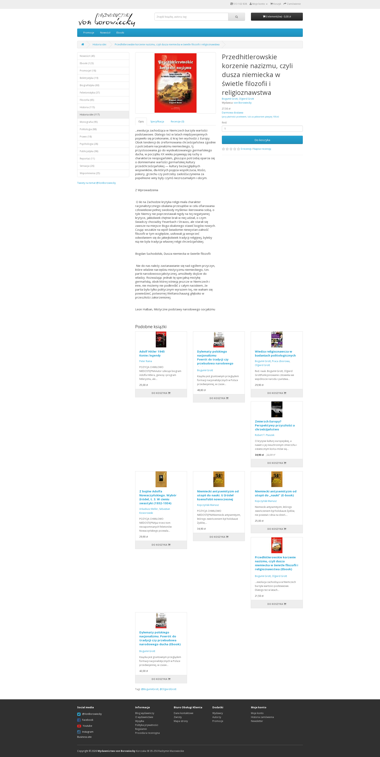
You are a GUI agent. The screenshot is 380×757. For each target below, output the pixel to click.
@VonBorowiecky (92, 714)
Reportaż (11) (87, 158)
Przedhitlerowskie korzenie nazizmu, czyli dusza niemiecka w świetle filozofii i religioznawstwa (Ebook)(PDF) (276, 565)
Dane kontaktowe (183, 713)
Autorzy (216, 717)
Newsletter (257, 721)
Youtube (87, 725)
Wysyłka (139, 721)
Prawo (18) (86, 136)
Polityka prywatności (146, 725)
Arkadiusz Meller (148, 509)
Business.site (84, 737)
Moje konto (257, 713)
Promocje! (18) (88, 70)
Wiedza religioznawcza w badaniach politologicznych (275, 353)
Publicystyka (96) (89, 151)
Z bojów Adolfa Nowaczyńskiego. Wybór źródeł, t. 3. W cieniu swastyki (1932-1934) (158, 497)
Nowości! (105, 32)
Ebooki (120, 32)
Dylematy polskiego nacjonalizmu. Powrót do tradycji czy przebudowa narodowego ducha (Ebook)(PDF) (160, 640)
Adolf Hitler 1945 (152, 353)
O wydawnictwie (144, 717)
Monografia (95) (89, 122)
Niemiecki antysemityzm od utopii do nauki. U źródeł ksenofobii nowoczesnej (218, 495)
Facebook (87, 720)
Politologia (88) (88, 129)
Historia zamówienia (262, 717)
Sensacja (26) (87, 166)
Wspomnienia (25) (90, 173)
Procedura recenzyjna (147, 733)
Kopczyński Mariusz (208, 505)
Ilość (224, 122)
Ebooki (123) (87, 63)
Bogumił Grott (205, 370)
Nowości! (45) (87, 56)
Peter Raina (145, 361)
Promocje (88, 32)
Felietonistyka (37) (90, 92)
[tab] (141, 121)
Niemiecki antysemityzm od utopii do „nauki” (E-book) (275, 493)
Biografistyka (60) (89, 85)
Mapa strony (181, 721)
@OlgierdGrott (168, 689)
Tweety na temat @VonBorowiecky (96, 183)
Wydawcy (217, 713)
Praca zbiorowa (281, 361)
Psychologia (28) (89, 144)
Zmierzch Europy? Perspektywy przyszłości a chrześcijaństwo (275, 425)
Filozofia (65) (87, 100)
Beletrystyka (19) (89, 78)
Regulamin (141, 729)
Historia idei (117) (90, 114)
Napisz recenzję (262, 149)
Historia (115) (87, 107)
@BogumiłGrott (150, 689)
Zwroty (178, 717)
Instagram (87, 731)
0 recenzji (246, 149)
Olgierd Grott (262, 365)
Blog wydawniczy (144, 713)
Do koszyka (262, 140)
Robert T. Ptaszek (264, 435)
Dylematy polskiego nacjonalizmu (215, 359)
